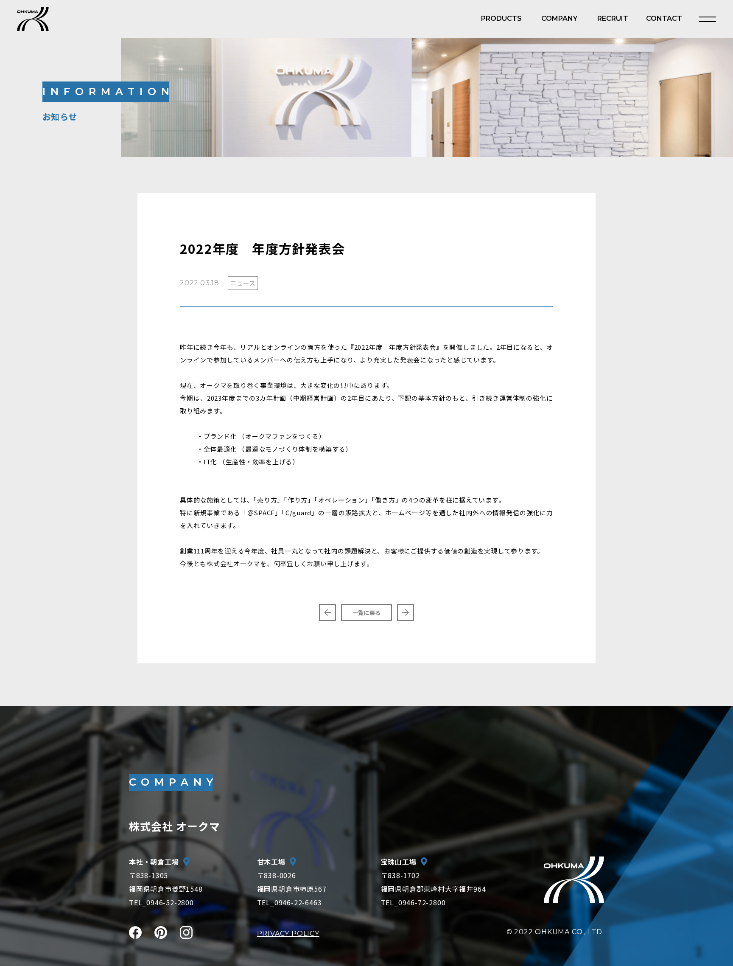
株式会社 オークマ (174, 826)
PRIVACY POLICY (288, 933)
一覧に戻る (366, 613)
